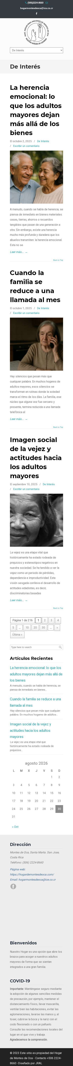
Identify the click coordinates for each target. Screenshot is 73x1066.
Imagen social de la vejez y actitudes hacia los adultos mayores (36, 458)
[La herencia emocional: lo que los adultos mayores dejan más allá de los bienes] (36, 202)
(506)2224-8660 (35, 2)
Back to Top (58, 260)
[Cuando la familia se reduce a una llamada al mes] (36, 369)
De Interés (43, 141)
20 (35, 627)
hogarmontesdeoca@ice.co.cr (36, 8)
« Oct (15, 826)
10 (27, 627)
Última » (17, 634)
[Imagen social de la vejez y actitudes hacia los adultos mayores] (36, 545)
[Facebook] (36, 13)
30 (43, 627)
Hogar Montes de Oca (36, 32)
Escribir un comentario (26, 146)
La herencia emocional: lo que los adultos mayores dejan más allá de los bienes (36, 674)
